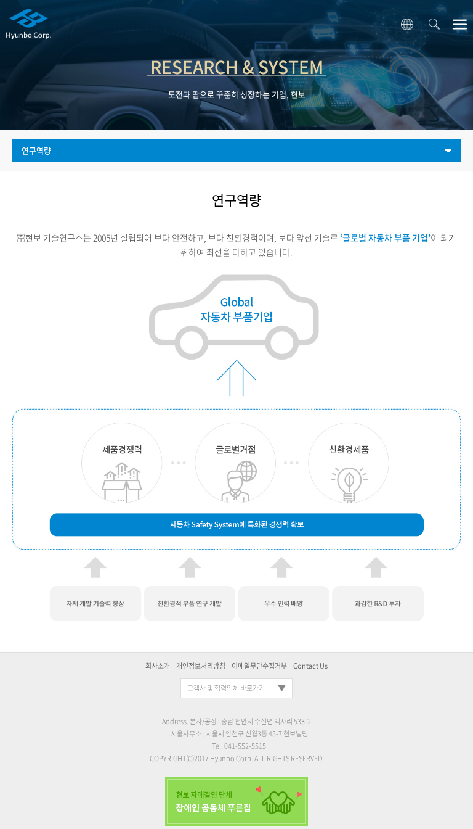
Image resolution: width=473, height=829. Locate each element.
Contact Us (310, 666)
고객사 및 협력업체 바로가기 (226, 688)
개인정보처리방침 (200, 666)
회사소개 (157, 666)
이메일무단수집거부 (259, 666)
